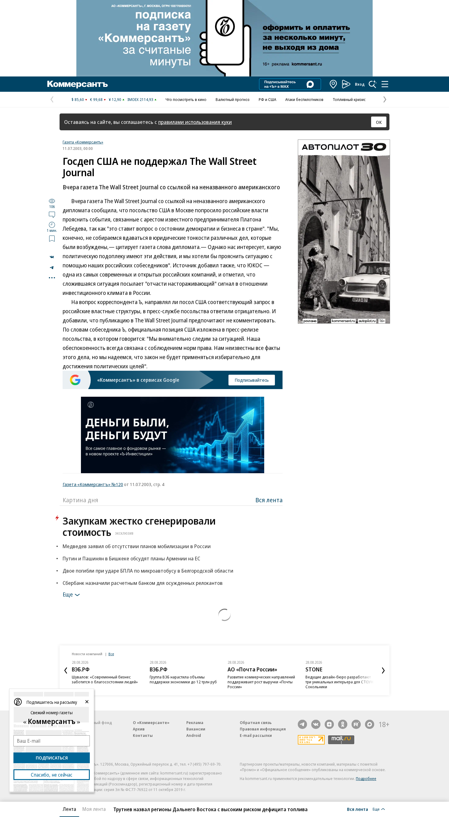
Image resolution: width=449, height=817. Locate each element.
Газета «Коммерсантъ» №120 (93, 484)
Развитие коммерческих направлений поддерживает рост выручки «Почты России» (261, 681)
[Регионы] (333, 84)
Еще (68, 594)
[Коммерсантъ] (77, 84)
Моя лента (94, 809)
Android (193, 735)
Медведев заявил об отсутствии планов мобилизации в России (137, 546)
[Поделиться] (52, 257)
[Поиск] (372, 84)
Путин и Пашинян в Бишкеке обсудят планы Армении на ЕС (131, 558)
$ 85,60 (77, 99)
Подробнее (366, 778)
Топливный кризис (349, 99)
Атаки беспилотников (304, 99)
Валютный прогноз (233, 99)
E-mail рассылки (256, 735)
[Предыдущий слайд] (66, 670)
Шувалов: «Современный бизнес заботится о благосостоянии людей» (105, 679)
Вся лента (269, 500)
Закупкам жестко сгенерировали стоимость (139, 526)
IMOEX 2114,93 (140, 99)
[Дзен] (329, 724)
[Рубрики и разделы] (384, 84)
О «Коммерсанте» (151, 722)
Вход (360, 84)
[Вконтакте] (315, 724)
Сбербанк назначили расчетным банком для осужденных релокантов (143, 582)
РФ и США (267, 99)
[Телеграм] (302, 724)
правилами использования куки (195, 121)
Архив (138, 729)
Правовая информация (263, 729)
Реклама (194, 722)
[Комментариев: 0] (52, 214)
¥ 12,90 (115, 99)
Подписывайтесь (252, 380)
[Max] (369, 724)
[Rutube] (356, 724)
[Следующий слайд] (383, 670)
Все (111, 654)
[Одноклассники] (342, 724)
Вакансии (195, 729)
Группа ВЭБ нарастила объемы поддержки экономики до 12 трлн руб (183, 679)
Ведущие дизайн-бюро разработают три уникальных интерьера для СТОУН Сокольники (339, 681)
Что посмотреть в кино (186, 99)
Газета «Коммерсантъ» (83, 142)
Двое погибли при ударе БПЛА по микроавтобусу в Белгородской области (148, 570)
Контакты (143, 735)
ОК (379, 122)
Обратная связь (256, 722)
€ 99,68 (96, 99)
